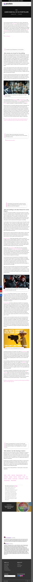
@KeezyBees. (7, 499)
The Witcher (19, 100)
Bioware (5, 475)
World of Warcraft (13, 480)
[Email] (1, 293)
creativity (9, 475)
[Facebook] (1, 287)
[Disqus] (16, 523)
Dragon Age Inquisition (19, 475)
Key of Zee (10, 498)
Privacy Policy (19, 566)
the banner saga (14, 478)
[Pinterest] (1, 291)
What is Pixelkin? (6, 564)
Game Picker (6, 566)
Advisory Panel (6, 567)
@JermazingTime (11, 247)
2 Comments (20, 14)
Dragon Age (14, 23)
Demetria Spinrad (6, 302)
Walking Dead (15, 99)
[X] (1, 289)
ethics (24, 475)
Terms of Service (19, 565)
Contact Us (18, 564)
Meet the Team (6, 565)
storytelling (9, 478)
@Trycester (5, 293)
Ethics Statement (6, 568)
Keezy (6, 487)
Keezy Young (15, 485)
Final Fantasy (24, 362)
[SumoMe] (1, 295)
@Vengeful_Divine (6, 238)
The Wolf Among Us (23, 99)
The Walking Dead (21, 478)
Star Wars (5, 478)
